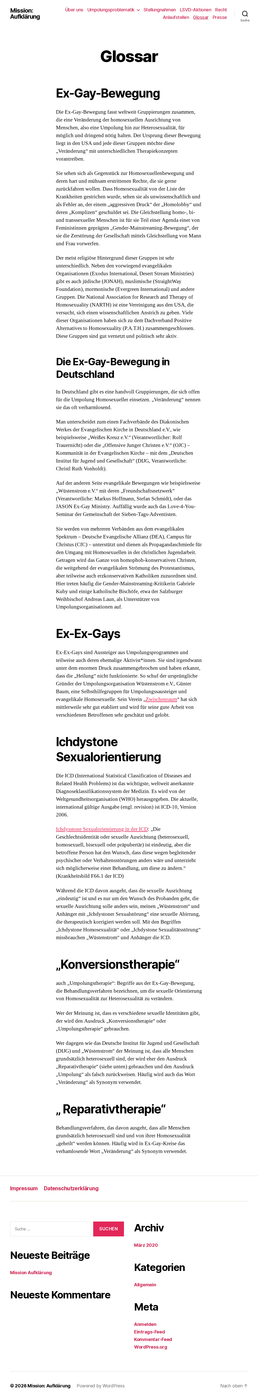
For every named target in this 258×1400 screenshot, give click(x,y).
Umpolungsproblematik (111, 9)
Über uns (74, 9)
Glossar (201, 17)
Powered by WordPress (101, 1385)
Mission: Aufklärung (25, 14)
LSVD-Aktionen (195, 9)
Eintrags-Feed (149, 1331)
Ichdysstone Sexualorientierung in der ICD (102, 829)
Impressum (24, 1188)
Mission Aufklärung (31, 1272)
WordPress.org (150, 1347)
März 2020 (146, 1245)
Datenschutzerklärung (71, 1188)
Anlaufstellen (176, 17)
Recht (221, 9)
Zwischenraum (161, 699)
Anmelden (145, 1324)
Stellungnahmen (160, 9)
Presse (220, 17)
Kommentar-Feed (153, 1339)
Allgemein (145, 1284)
